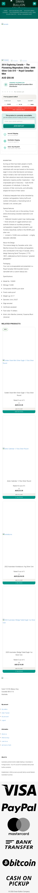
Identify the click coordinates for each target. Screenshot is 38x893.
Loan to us (5, 741)
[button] (3, 3)
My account (5, 717)
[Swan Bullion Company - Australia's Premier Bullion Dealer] (19, 3)
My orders (4, 709)
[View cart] (34, 3)
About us (4, 734)
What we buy (5, 738)
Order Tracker (6, 713)
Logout (4, 720)
